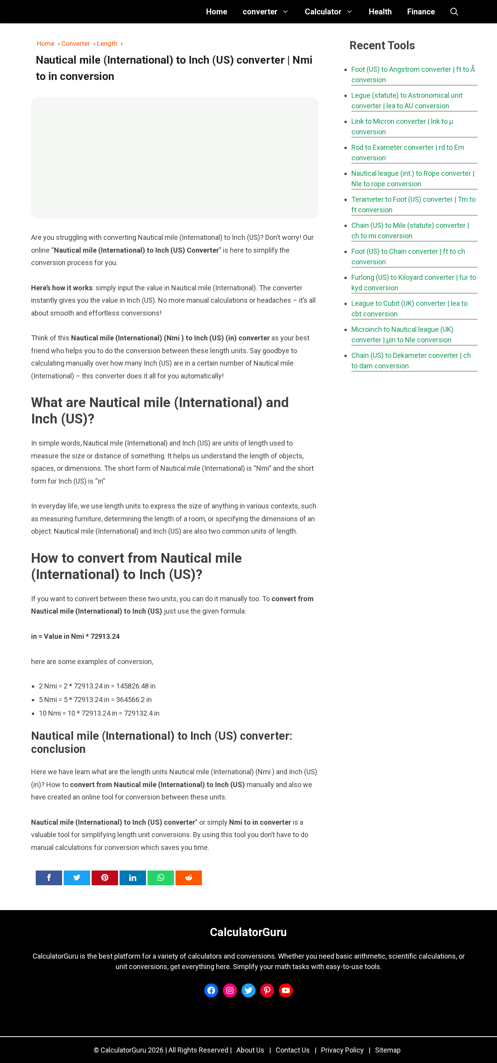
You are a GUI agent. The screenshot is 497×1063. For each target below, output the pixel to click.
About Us (250, 1050)
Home (216, 11)
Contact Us (293, 1050)
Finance (421, 11)
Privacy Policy (342, 1050)
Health (380, 11)
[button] (454, 11)
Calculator (323, 11)
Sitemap (388, 1050)
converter (260, 11)
